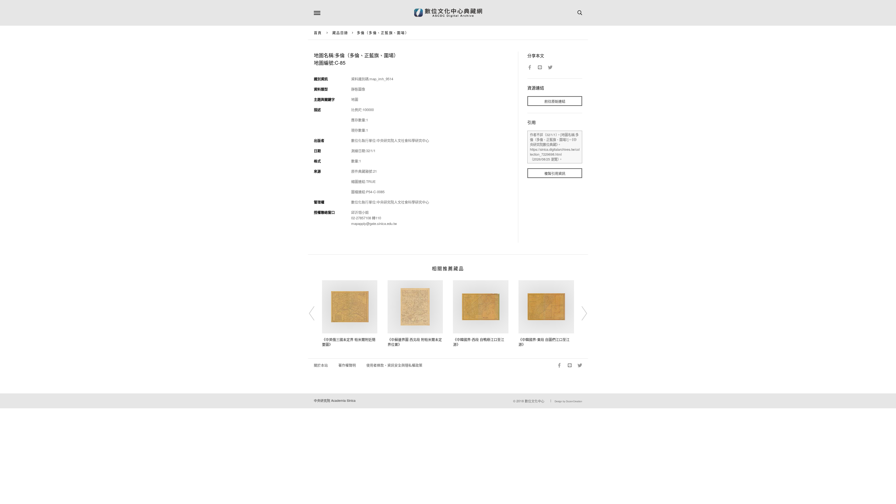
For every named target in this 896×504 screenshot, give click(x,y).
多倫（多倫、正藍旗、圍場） (383, 32)
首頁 (318, 32)
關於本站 (321, 365)
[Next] (580, 313)
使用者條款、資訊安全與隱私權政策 (394, 365)
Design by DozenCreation (568, 401)
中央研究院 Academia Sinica (335, 400)
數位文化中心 (534, 401)
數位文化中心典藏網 (448, 12)
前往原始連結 (554, 101)
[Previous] (316, 313)
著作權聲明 (347, 365)
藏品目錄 (340, 32)
